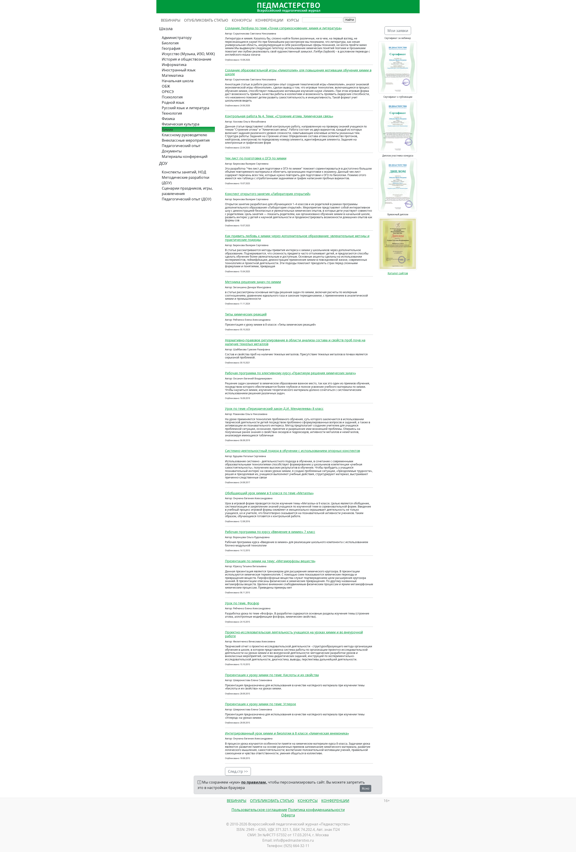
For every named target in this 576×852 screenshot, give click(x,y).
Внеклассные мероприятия (186, 140)
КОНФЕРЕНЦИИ (269, 20)
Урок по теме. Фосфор (242, 603)
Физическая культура (180, 124)
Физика (168, 118)
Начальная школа (178, 80)
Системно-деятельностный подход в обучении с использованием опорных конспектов (292, 451)
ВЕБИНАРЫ (170, 20)
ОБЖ (166, 86)
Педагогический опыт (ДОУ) (186, 199)
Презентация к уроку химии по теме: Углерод (260, 704)
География (171, 48)
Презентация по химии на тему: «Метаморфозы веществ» (270, 561)
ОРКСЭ (168, 91)
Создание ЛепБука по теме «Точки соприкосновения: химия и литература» (283, 28)
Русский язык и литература (185, 107)
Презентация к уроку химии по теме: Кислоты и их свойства (272, 675)
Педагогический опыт (181, 145)
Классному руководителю (184, 134)
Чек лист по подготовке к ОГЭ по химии (255, 158)
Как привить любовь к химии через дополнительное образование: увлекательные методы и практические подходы (297, 238)
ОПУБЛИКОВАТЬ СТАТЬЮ (206, 20)
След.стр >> (238, 771)
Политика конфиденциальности (316, 809)
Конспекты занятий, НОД (184, 172)
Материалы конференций (184, 156)
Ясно (365, 788)
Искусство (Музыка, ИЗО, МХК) (188, 53)
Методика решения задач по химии (253, 282)
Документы (172, 151)
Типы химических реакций (246, 314)
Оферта (288, 815)
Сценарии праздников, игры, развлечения (187, 191)
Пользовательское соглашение (259, 809)
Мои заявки (397, 30)
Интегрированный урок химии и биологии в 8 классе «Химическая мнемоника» (287, 733)
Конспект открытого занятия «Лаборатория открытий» (267, 194)
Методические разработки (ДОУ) (185, 180)
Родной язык (173, 102)
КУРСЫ (293, 20)
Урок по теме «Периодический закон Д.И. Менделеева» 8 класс (274, 408)
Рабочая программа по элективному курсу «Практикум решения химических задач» (290, 373)
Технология (172, 113)
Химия (167, 129)
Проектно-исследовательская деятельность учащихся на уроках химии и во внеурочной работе (294, 634)
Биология (170, 43)
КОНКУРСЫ (242, 20)
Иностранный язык (179, 70)
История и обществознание (186, 59)
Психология (172, 97)
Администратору (176, 37)
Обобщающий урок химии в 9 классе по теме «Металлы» (269, 493)
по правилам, (254, 782)
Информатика (174, 64)
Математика (173, 75)
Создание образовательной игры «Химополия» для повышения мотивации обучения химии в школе (298, 72)
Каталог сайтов (398, 273)
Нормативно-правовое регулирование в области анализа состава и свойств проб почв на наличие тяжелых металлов (295, 342)
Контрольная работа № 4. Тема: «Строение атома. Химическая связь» (279, 116)
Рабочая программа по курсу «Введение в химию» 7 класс (270, 532)
